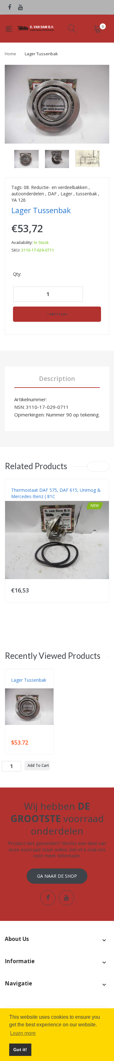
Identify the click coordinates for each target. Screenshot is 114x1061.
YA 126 (18, 200)
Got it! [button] (20, 1049)
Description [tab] (57, 378)
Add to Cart (58, 314)
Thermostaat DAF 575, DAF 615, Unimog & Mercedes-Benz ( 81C (56, 493)
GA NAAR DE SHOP (57, 876)
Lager (66, 194)
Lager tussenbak (28, 680)
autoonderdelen (27, 194)
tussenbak (86, 194)
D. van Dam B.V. (26, 686)
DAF (52, 194)
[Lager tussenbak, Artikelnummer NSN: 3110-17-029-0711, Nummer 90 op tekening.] (26, 158)
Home (10, 54)
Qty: (17, 274)
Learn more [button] (23, 1033)
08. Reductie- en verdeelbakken (55, 187)
